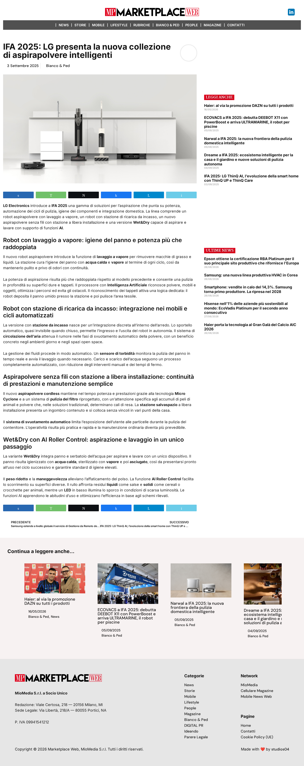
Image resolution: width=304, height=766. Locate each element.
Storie (80, 25)
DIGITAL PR (193, 725)
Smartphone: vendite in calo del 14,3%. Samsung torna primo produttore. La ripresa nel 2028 (248, 289)
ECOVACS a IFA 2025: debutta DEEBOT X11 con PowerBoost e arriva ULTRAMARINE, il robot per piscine (247, 122)
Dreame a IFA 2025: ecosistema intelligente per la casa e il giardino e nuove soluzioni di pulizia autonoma (248, 159)
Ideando (191, 731)
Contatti (235, 25)
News (64, 25)
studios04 (280, 749)
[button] (251, 25)
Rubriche (141, 25)
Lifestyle (119, 25)
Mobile (98, 25)
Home (246, 725)
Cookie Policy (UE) (257, 737)
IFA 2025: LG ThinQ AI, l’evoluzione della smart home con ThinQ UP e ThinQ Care (251, 178)
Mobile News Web (256, 696)
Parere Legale (196, 737)
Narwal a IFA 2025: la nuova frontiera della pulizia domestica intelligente (197, 607)
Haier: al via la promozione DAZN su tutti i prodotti (248, 105)
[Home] (52, 25)
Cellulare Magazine (257, 691)
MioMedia (249, 685)
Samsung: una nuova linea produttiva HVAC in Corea (251, 275)
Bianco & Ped (168, 25)
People (191, 25)
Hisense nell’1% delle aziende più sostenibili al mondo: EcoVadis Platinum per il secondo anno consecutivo (246, 308)
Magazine (212, 25)
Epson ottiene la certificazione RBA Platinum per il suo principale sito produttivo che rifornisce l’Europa (251, 261)
